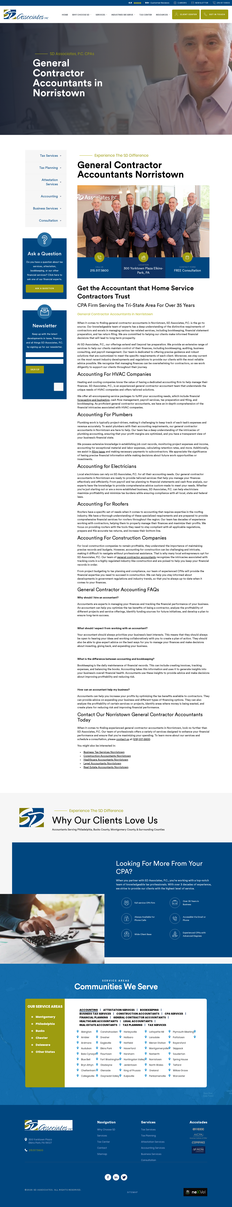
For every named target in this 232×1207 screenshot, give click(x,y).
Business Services (151, 1154)
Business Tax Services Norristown (104, 752)
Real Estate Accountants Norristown (106, 767)
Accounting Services (153, 1148)
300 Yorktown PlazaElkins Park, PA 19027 (40, 1141)
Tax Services (148, 1129)
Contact (102, 1148)
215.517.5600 (36, 1150)
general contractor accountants (136, 557)
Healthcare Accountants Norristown (106, 759)
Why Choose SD (106, 1129)
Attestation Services (152, 1141)
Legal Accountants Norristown (102, 763)
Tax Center (103, 1141)
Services (102, 1135)
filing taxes (98, 451)
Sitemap (102, 1154)
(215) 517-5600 (141, 739)
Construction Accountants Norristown (107, 756)
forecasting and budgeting (93, 400)
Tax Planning (148, 1135)
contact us (122, 739)
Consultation (148, 1160)
